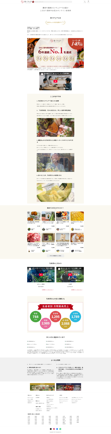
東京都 (57, 417)
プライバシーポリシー (50, 404)
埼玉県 (43, 417)
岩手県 (43, 416)
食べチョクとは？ (30, 397)
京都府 (36, 420)
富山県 (78, 417)
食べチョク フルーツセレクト (76, 399)
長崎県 (36, 423)
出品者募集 (37, 397)
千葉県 (50, 417)
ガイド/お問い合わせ (50, 399)
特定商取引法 (49, 406)
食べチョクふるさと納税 (63, 397)
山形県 (64, 416)
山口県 (43, 422)
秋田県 (57, 416)
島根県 (78, 420)
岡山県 (29, 422)
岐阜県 (57, 419)
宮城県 (50, 416)
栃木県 (29, 417)
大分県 (50, 423)
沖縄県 (71, 423)
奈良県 (57, 420)
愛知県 (71, 419)
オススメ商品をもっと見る (55, 255)
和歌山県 (64, 420)
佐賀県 (29, 423)
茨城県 (78, 416)
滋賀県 (29, 420)
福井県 (36, 419)
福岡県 (78, 422)
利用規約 (48, 402)
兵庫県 (50, 420)
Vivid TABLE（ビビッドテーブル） (77, 397)
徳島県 (50, 422)
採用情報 (48, 410)
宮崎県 (57, 423)
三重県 (78, 419)
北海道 (29, 416)
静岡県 (64, 419)
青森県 (36, 416)
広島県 (36, 422)
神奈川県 (64, 417)
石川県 (29, 419)
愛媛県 (64, 422)
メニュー (88, 2)
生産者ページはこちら (47, 289)
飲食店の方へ (30, 402)
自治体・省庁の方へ (39, 410)
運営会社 (48, 397)
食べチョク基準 (30, 399)
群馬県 (36, 417)
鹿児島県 (64, 423)
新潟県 (71, 417)
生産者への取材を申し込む (40, 403)
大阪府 (43, 420)
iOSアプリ (61, 402)
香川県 (57, 422)
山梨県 (43, 419)
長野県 (50, 419)
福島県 (71, 416)
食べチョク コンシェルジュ (64, 399)
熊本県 (43, 423)
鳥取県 (71, 420)
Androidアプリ (74, 402)
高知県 (71, 422)
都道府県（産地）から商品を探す (34, 414)
